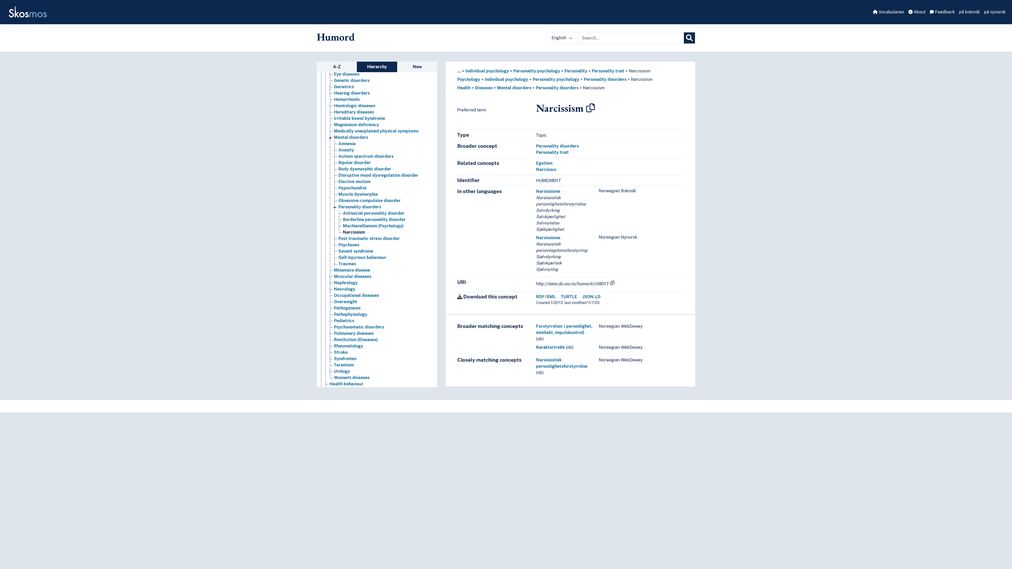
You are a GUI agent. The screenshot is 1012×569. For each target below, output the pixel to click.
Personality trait (608, 70)
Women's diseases (351, 377)
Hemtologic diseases (354, 105)
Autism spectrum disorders (365, 156)
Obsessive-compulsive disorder (369, 200)
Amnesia (347, 143)
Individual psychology (487, 70)
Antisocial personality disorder (374, 213)
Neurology (344, 289)
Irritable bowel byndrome (359, 118)
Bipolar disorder (354, 162)
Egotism (544, 163)
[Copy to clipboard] (590, 108)
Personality (576, 70)
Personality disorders (359, 206)
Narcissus (546, 169)
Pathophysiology (350, 314)
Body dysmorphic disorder (364, 168)
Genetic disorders (351, 80)
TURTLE (569, 296)
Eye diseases (346, 74)
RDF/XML (546, 296)
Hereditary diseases (354, 112)
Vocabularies (891, 11)
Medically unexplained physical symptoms (376, 131)
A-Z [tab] (337, 66)
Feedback (944, 11)
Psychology (468, 79)
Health (463, 87)
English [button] (559, 37)
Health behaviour (346, 383)
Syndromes (345, 358)
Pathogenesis (347, 308)
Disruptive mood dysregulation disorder (378, 175)
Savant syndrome (355, 251)
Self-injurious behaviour (362, 257)
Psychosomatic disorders (359, 327)
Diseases (484, 87)
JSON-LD (591, 296)
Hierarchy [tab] (377, 66)
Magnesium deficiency (356, 124)
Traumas (347, 263)
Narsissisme (548, 191)
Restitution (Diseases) (356, 339)
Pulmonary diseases (354, 333)
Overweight (345, 301)
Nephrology (346, 282)
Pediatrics (344, 320)
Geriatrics (344, 86)
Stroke (341, 352)
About (919, 11)
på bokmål (969, 11)
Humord (336, 37)
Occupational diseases (356, 295)
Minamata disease (352, 270)
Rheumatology (348, 346)
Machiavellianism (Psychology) (373, 225)
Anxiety (346, 150)
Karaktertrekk (550, 347)
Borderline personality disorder (374, 219)
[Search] (689, 38)
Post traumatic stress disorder (369, 238)
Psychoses (348, 244)
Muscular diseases (352, 276)
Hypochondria (352, 187)
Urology (342, 371)
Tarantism (344, 364)
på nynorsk (995, 11)
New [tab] (417, 66)
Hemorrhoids (347, 99)
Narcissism (354, 232)
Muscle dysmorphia (358, 194)
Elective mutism (354, 181)
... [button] (459, 70)
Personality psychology (536, 70)
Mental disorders (351, 137)
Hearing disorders (352, 93)
